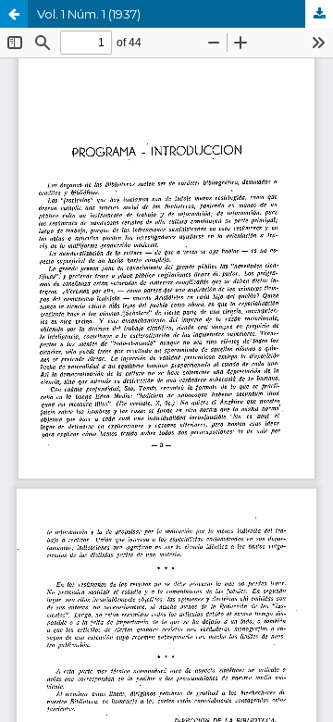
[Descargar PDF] (319, 14)
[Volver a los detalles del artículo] (14, 14)
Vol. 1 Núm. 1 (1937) (89, 13)
